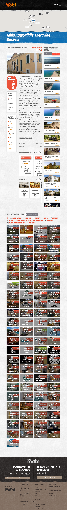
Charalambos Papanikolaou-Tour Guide (54, 294)
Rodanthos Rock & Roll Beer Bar (13, 341)
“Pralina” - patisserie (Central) (54, 378)
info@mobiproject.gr (27, 501)
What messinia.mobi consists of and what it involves (40, 489)
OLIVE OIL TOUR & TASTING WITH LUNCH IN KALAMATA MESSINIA (53, 255)
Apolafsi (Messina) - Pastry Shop (40, 229)
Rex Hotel (40, 297)
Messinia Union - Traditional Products (27, 285)
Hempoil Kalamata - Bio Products (26, 294)
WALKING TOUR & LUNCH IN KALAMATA (41, 313)
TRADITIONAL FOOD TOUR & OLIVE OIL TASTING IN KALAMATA (13, 366)
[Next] (40, 152)
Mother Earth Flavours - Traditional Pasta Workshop (54, 394)
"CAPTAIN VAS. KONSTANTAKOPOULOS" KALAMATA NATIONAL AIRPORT (56, 227)
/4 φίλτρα (56, 54)
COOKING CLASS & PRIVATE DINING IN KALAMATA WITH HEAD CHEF (53, 311)
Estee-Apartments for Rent (40, 276)
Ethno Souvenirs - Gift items (13, 434)
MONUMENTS (18, 47)
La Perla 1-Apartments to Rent (27, 397)
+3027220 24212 (10, 108)
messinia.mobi (10, 47)
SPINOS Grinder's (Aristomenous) (40, 332)
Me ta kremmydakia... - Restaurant (40, 378)
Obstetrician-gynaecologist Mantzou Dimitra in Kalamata (40, 357)
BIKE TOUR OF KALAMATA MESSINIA (54, 387)
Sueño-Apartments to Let (54, 369)
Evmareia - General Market (27, 424)
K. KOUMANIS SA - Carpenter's (26, 322)
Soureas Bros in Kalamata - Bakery (27, 406)
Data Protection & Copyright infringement (40, 506)
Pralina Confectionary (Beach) (54, 434)
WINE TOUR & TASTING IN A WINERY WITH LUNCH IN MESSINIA (13, 227)
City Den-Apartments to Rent (13, 387)
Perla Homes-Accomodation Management (13, 397)
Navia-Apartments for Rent (26, 276)
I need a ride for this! (13, 83)
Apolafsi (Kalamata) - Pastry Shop (40, 406)
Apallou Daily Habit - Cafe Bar (54, 285)
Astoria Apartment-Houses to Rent (54, 276)
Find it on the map (49, 54)
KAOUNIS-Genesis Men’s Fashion (54, 304)
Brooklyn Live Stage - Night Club (26, 341)
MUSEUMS (24, 47)
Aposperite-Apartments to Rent (54, 406)
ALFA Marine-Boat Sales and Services (13, 257)
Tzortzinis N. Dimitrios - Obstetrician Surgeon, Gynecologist (54, 329)
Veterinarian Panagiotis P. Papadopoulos (13, 424)
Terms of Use (38, 502)
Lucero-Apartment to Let (13, 378)
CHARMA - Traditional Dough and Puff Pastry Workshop (40, 255)
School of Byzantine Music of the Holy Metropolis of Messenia (26, 385)
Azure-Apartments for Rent (26, 434)
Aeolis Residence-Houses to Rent (54, 424)
